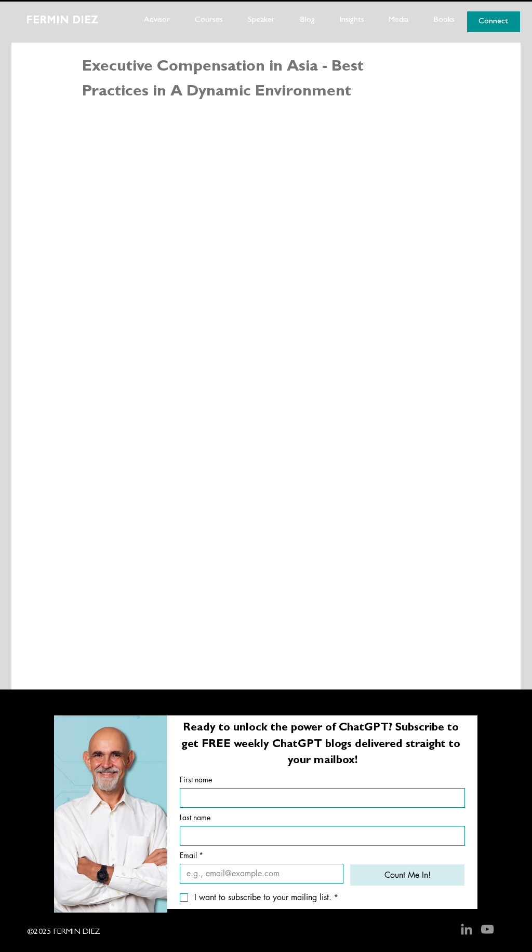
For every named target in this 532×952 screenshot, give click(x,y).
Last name (195, 817)
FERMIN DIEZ (62, 21)
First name (196, 779)
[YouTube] (487, 929)
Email (191, 855)
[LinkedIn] (466, 929)
